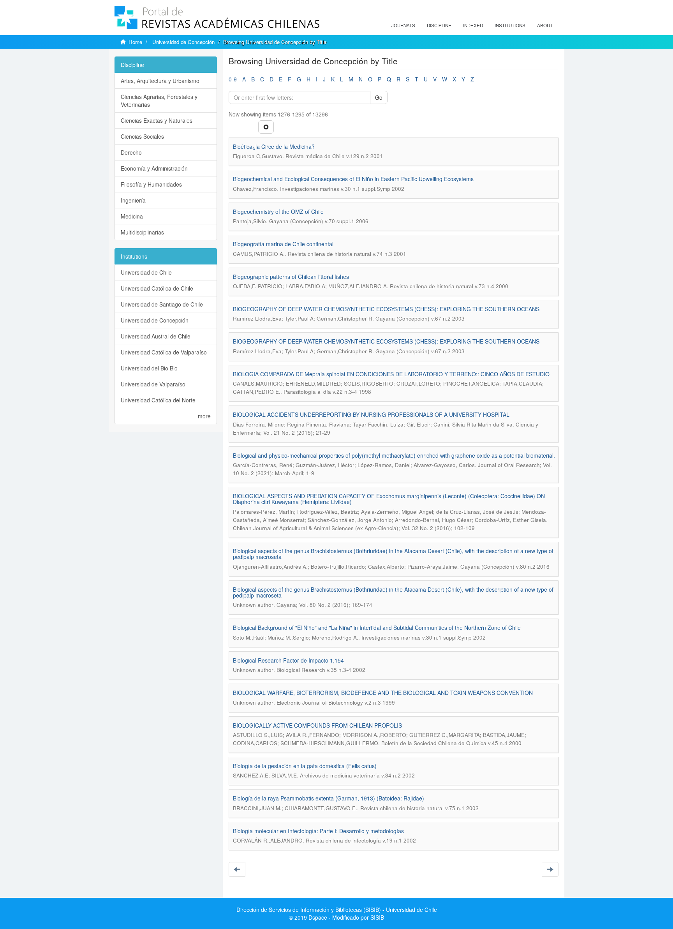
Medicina (132, 216)
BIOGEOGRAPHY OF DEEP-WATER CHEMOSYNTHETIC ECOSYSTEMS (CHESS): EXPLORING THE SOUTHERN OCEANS (386, 309)
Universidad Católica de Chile (157, 288)
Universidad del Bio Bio (149, 368)
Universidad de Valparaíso (153, 384)
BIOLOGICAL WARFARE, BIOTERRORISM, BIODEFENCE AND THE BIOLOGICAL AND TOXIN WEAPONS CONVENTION (383, 692)
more (204, 416)
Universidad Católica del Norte (158, 400)
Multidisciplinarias (142, 232)
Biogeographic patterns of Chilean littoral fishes (291, 276)
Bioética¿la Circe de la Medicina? (274, 146)
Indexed (473, 25)
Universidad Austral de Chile (155, 336)
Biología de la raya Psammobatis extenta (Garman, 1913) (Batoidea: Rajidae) (328, 798)
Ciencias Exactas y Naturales (156, 120)
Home (135, 42)
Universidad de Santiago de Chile (162, 304)
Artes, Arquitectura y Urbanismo (160, 81)
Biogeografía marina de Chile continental (283, 244)
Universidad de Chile (146, 272)
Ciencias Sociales (142, 136)
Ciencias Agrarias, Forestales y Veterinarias (159, 100)
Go (378, 97)
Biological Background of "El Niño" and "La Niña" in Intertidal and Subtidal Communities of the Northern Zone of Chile (377, 627)
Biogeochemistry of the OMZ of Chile (278, 211)
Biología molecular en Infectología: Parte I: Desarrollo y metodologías (318, 831)
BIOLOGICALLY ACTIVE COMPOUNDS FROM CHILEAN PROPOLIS (317, 725)
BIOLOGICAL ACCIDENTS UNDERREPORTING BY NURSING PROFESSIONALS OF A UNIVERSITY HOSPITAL (371, 414)
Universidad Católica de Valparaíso (164, 352)
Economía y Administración (154, 168)
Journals (403, 25)
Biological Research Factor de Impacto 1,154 (288, 660)
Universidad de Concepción (183, 42)
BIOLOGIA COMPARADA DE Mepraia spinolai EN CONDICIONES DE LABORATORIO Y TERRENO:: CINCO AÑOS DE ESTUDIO (391, 374)
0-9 (233, 79)
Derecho (131, 152)
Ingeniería (133, 200)
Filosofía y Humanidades (151, 184)
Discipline (439, 25)
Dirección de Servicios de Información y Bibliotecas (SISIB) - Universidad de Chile (336, 909)
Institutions (510, 25)
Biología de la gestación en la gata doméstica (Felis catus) (305, 766)
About (545, 25)
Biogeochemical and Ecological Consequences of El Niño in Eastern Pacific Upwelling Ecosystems (353, 179)
